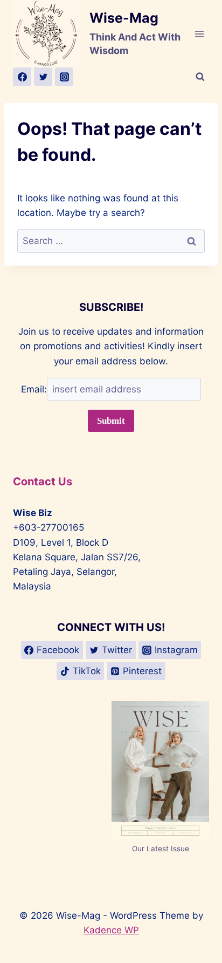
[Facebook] (22, 76)
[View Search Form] (200, 76)
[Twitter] (43, 76)
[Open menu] (199, 33)
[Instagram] (64, 76)
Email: (34, 389)
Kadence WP (111, 930)
